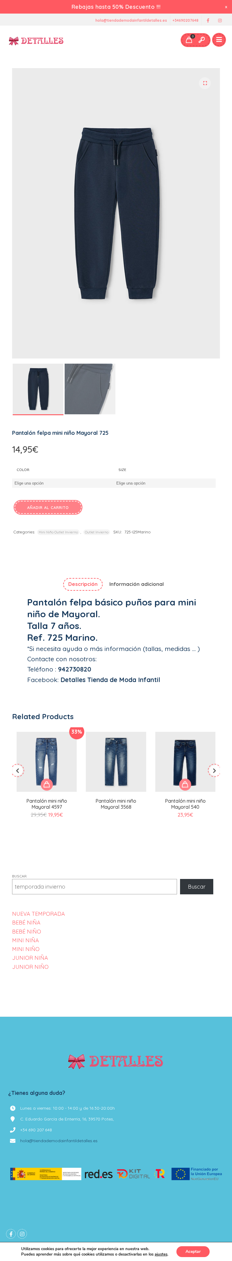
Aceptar (193, 1251)
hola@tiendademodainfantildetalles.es (131, 20)
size (122, 469)
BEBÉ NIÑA (26, 922)
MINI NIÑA (25, 940)
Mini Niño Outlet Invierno (58, 532)
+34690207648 (185, 20)
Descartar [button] (226, 7)
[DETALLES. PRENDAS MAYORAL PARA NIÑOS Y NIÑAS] (36, 40)
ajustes (161, 1254)
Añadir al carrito (48, 507)
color (23, 469)
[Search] (201, 40)
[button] (205, 83)
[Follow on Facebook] (208, 20)
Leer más (116, 777)
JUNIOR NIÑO (30, 966)
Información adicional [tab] (136, 584)
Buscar (19, 876)
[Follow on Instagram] (220, 20)
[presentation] (17, 770)
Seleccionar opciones (47, 785)
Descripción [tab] (83, 584)
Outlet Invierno (96, 532)
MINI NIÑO (26, 949)
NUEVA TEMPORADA (38, 913)
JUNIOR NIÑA (30, 957)
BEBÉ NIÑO (26, 931)
